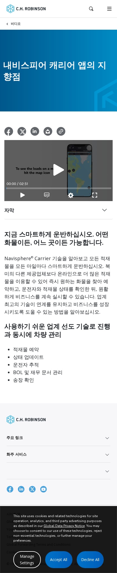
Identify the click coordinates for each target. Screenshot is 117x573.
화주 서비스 (17, 454)
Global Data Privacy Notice (64, 526)
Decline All (90, 559)
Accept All (58, 559)
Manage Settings (27, 559)
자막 (9, 210)
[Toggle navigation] (109, 8)
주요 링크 (15, 437)
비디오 (16, 23)
